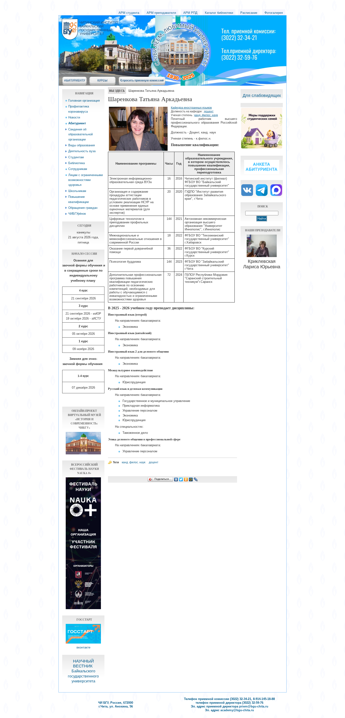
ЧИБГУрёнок (77, 213)
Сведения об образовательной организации (80, 134)
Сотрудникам (77, 169)
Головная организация (84, 100)
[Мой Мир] (190, 479)
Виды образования (81, 145)
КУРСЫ (102, 80)
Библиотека (76, 163)
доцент (209, 111)
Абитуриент (77, 123)
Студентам (76, 157)
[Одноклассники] (186, 479)
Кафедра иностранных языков (191, 107)
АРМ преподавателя (161, 13)
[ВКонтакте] (176, 479)
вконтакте (83, 647)
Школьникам (77, 191)
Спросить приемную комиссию (142, 80)
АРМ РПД (190, 13)
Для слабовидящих (262, 95)
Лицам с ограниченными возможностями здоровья (85, 180)
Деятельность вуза (82, 151)
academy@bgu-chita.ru (237, 710)
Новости (74, 117)
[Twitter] (181, 479)
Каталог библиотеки (219, 13)
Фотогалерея (273, 13)
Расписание (248, 13)
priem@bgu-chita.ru (253, 706)
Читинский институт (132, 23)
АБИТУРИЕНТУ (74, 80)
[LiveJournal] (195, 479)
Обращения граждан (82, 208)
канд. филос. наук (206, 115)
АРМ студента (129, 13)
